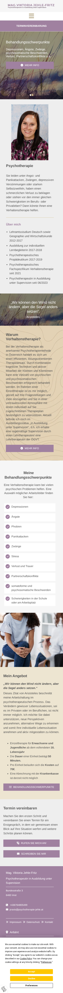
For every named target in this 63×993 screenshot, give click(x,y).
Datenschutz (33, 922)
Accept (31, 971)
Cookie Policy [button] (26, 958)
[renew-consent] (4, 989)
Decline (31, 978)
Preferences (31, 985)
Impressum (16, 922)
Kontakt (49, 922)
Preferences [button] (46, 962)
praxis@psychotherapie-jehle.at (26, 909)
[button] (31, 16)
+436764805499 (18, 905)
